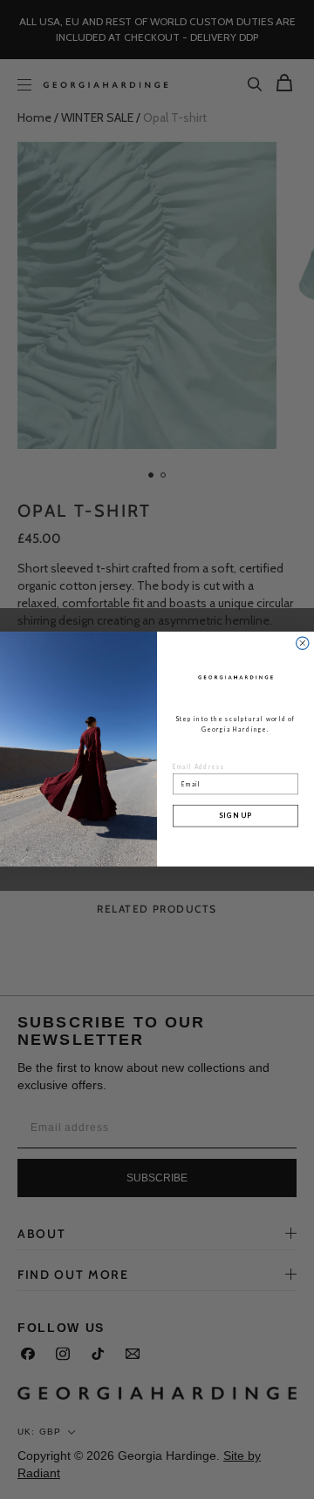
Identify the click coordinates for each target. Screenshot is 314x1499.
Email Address (199, 767)
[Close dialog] (303, 643)
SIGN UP (235, 816)
